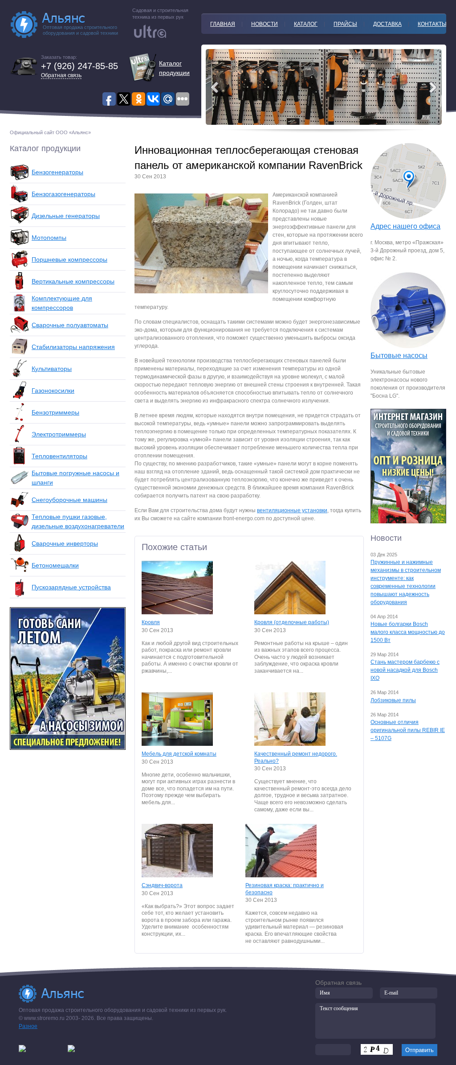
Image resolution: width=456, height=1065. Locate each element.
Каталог (306, 24)
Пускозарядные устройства (71, 587)
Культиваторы (52, 368)
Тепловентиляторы (59, 456)
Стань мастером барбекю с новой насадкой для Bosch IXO (405, 670)
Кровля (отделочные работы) (291, 622)
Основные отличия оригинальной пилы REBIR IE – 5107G (407, 730)
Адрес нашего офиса (405, 226)
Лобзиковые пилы (393, 700)
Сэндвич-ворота (162, 885)
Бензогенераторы (57, 172)
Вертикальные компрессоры (73, 281)
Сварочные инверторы (65, 543)
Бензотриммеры (55, 412)
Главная (222, 24)
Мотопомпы (49, 237)
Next (214, 87)
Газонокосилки (53, 390)
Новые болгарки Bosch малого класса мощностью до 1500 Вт (407, 632)
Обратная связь (61, 75)
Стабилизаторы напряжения (73, 346)
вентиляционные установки (292, 510)
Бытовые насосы (399, 355)
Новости (264, 24)
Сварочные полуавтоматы (70, 325)
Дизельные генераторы (66, 215)
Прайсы (345, 24)
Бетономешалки (55, 565)
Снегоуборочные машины (69, 499)
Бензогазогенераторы (63, 193)
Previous (432, 87)
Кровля (151, 622)
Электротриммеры (59, 434)
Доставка (387, 24)
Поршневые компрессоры (69, 259)
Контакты (432, 24)
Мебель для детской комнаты (179, 754)
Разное (28, 1026)
